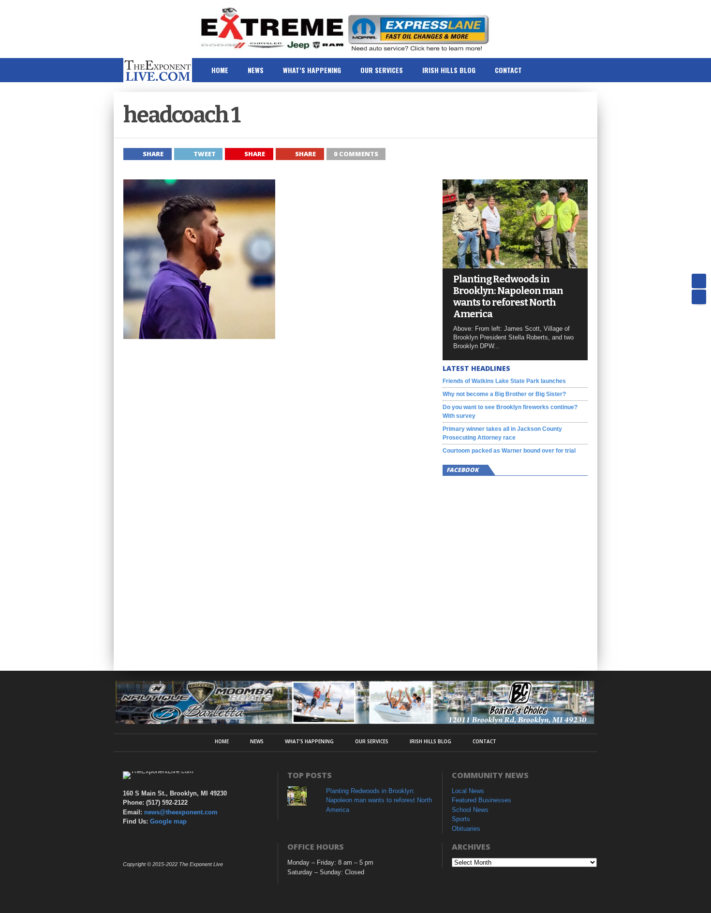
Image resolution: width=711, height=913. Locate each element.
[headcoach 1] (199, 336)
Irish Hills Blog (448, 70)
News (256, 70)
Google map (168, 821)
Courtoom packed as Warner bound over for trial (509, 450)
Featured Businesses (481, 800)
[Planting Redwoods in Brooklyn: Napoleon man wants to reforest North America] (515, 266)
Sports (461, 819)
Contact (508, 70)
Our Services (381, 70)
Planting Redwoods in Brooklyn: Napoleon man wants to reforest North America (508, 296)
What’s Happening (312, 70)
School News (470, 809)
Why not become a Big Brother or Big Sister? (504, 394)
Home (219, 70)
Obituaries (466, 828)
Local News (468, 791)
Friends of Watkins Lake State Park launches (504, 381)
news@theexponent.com (181, 812)
